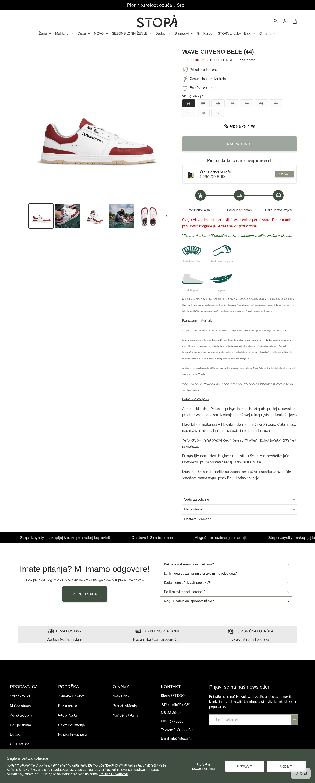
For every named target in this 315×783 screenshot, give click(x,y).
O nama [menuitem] (266, 33)
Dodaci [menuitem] (161, 33)
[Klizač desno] (166, 216)
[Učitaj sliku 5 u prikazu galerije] (148, 216)
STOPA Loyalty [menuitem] (229, 33)
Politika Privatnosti (113, 774)
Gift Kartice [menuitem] (205, 33)
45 (191, 114)
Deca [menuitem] (82, 33)
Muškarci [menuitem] (62, 33)
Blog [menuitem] (247, 33)
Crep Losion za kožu (215, 172)
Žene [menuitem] (43, 33)
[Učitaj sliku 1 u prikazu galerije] (41, 216)
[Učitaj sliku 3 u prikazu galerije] (94, 216)
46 (205, 114)
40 (220, 104)
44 (278, 104)
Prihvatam (244, 766)
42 (249, 104)
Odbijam (286, 766)
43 (264, 104)
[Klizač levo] (23, 216)
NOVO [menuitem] (99, 33)
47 (220, 114)
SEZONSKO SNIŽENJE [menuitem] (129, 33)
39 (205, 104)
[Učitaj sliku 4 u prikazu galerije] (121, 216)
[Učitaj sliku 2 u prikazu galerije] (68, 216)
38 (191, 104)
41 (234, 104)
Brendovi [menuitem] (182, 33)
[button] (276, 21)
